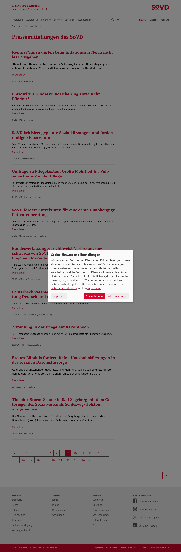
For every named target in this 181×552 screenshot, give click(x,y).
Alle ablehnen (94, 296)
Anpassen (58, 296)
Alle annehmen (117, 296)
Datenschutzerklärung (64, 288)
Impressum (94, 288)
